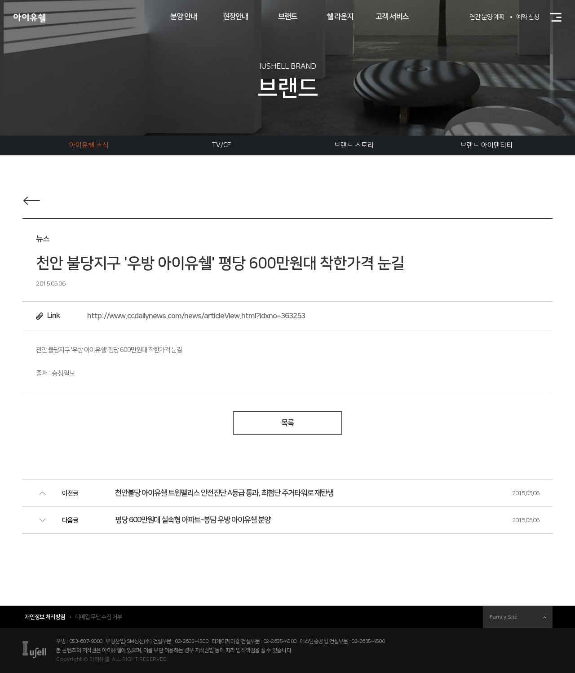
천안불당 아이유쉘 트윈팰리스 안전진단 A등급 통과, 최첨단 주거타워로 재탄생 (224, 493)
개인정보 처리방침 (45, 617)
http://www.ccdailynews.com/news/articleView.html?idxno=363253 (196, 316)
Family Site (504, 617)
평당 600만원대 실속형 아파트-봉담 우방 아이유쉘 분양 (192, 520)
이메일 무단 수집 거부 (98, 617)
